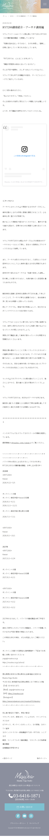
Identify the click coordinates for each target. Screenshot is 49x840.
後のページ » (42, 758)
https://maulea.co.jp (15, 693)
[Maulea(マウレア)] (8, 7)
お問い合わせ (24, 807)
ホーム (5, 16)
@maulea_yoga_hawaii (20, 442)
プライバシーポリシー (18, 823)
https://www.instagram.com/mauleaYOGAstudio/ (21, 701)
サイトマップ (34, 823)
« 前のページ (7, 758)
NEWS (11, 16)
